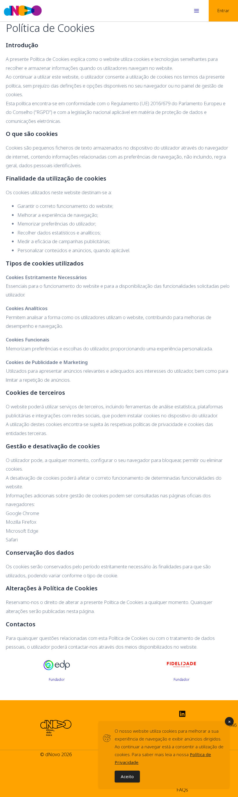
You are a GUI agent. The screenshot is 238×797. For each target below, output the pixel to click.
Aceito (127, 776)
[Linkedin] (182, 713)
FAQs (182, 789)
